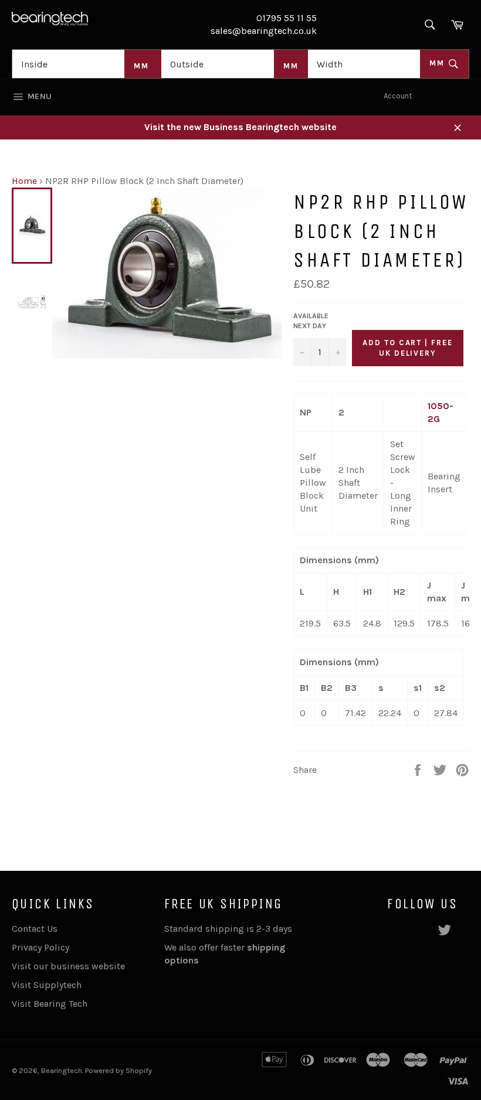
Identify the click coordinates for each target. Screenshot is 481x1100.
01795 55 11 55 (286, 17)
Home (24, 180)
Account (398, 95)
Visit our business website (68, 966)
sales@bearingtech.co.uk (264, 30)
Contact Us (34, 928)
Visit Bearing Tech (49, 1003)
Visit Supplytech (47, 984)
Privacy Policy (40, 947)
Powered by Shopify (118, 1070)
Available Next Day (310, 321)
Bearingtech (61, 1070)
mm (438, 63)
